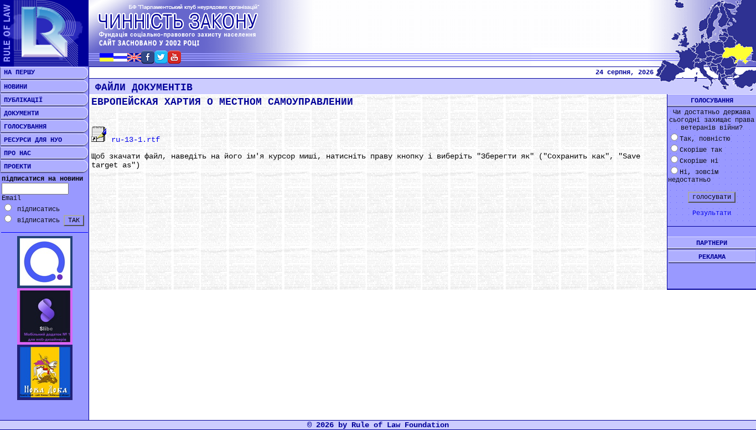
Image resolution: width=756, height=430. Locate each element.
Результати (711, 213)
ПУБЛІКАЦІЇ (21, 100)
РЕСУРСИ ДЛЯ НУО (31, 140)
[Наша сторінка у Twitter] (161, 60)
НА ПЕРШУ (17, 72)
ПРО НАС (15, 153)
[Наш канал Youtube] (174, 60)
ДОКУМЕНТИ (19, 113)
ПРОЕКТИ (15, 167)
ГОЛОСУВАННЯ (23, 127)
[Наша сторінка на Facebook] (147, 60)
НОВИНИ (13, 87)
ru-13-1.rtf (133, 139)
